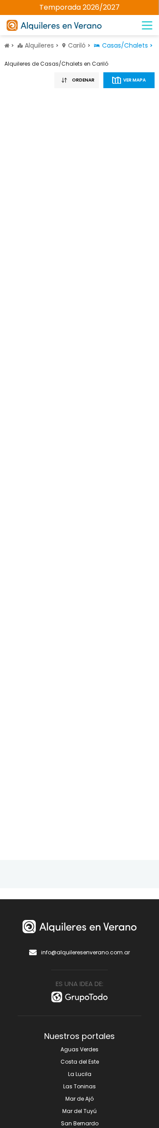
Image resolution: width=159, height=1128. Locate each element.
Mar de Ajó (79, 1098)
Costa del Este (80, 1061)
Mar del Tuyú (79, 1111)
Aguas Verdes (79, 1049)
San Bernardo (79, 1123)
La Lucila (79, 1074)
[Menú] (147, 25)
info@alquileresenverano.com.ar (85, 952)
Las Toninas (79, 1086)
